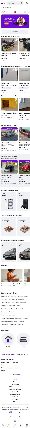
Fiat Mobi (3, 305)
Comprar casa (4, 324)
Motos (3, 365)
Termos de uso (15, 384)
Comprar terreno (21, 324)
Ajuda (15, 379)
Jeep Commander (5, 299)
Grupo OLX (15, 396)
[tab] (8, 354)
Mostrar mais (16, 374)
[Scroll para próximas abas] (27, 354)
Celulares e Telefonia (7, 359)
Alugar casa (13, 324)
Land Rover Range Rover (18, 299)
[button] (15, 3)
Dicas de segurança (15, 381)
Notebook (11, 312)
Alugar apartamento (19, 321)
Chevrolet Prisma (5, 302)
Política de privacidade (15, 386)
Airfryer (13, 308)
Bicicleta (26, 318)
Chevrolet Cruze (11, 305)
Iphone (18, 305)
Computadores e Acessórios (10, 368)
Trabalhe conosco (15, 394)
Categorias (7, 12)
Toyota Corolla (15, 302)
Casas (3, 370)
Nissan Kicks (23, 302)
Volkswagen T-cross (23, 296)
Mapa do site (15, 391)
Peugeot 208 (13, 296)
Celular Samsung (5, 308)
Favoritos (19, 12)
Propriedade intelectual (15, 389)
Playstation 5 (19, 308)
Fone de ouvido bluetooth (7, 318)
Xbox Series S (18, 318)
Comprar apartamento (7, 321)
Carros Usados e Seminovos (9, 362)
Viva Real (15, 401)
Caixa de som (4, 312)
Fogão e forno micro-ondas (8, 315)
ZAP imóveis (15, 399)
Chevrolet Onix (5, 296)
